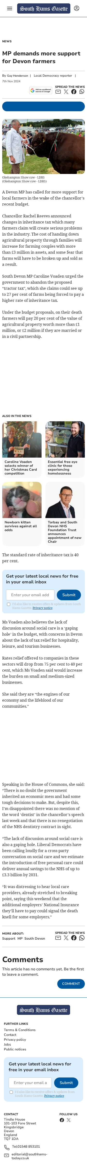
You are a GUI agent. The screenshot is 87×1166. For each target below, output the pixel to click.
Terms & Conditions (20, 1030)
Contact (10, 1034)
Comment (71, 983)
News (7, 41)
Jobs (7, 1044)
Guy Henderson (17, 76)
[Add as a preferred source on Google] (40, 90)
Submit (68, 595)
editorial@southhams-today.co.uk (29, 1156)
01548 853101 (29, 1147)
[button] (9, 8)
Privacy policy (15, 1039)
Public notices (15, 1049)
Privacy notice (42, 608)
